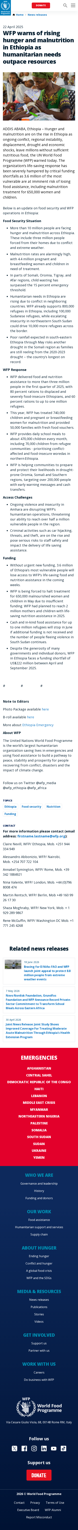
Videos (39, 1322)
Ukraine (39, 1150)
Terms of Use (55, 1503)
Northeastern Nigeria (39, 1116)
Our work (39, 1211)
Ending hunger (39, 1256)
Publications (39, 1307)
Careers (39, 1372)
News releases (37, 14)
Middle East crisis (39, 1102)
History (39, 1191)
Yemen (39, 1157)
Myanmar (39, 1109)
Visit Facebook (24, 1448)
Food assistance (39, 1220)
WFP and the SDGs (39, 1278)
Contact (19, 1503)
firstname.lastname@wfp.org (41, 836)
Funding (10, 814)
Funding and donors (39, 1198)
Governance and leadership (39, 1184)
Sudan (39, 1144)
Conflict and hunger (39, 1263)
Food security (31, 807)
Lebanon (39, 1096)
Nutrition (53, 807)
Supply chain (39, 1234)
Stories (39, 1314)
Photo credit (71, 116)
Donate (41, 5)
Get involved (39, 1335)
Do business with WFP (39, 1380)
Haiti (39, 1089)
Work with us (39, 1364)
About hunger (39, 1248)
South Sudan (39, 1137)
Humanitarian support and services (39, 1227)
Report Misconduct (39, 1517)
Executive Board (28, 1510)
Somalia (39, 1130)
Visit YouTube (53, 1448)
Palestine (39, 1123)
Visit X (14, 1448)
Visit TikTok (63, 1448)
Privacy (35, 1503)
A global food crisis (39, 1271)
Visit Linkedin (44, 1448)
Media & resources (39, 1291)
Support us (39, 1343)
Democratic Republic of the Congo (39, 1082)
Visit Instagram (34, 1448)
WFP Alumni (53, 1510)
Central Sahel (39, 1075)
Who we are (39, 1175)
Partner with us (39, 1351)
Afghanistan (39, 1068)
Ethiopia (11, 807)
